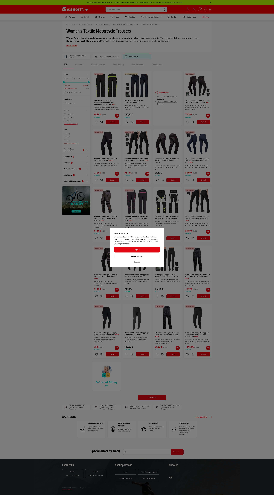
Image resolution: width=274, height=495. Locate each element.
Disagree (137, 262)
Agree (137, 250)
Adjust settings (137, 256)
